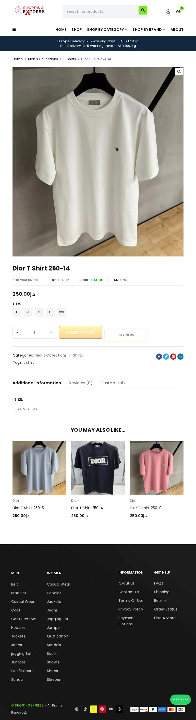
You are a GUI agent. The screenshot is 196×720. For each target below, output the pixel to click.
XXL (62, 312)
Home (18, 59)
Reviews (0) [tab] (81, 383)
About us (126, 583)
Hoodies (18, 627)
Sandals (54, 644)
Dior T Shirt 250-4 (87, 507)
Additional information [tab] (37, 383)
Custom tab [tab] (113, 383)
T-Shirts (69, 59)
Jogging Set (57, 618)
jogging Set (21, 653)
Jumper (18, 662)
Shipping (162, 591)
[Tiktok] (85, 709)
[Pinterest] (102, 709)
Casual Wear (22, 601)
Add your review (25, 280)
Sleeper (53, 679)
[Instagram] (76, 709)
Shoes (52, 670)
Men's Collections (43, 59)
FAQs (158, 583)
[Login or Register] (168, 11)
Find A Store (165, 617)
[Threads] (119, 709)
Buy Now (125, 334)
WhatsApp (180, 699)
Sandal (17, 679)
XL (50, 312)
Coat (15, 610)
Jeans (16, 644)
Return (160, 600)
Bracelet (19, 592)
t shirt (28, 362)
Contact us (128, 591)
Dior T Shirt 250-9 (146, 507)
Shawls (53, 662)
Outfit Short (22, 670)
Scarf (52, 653)
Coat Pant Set (24, 618)
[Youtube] (110, 709)
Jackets (18, 636)
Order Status (165, 609)
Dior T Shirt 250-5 (28, 507)
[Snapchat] (93, 709)
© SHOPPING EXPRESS (27, 705)
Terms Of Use (130, 600)
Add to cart (82, 332)
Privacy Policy (130, 609)
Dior (65, 279)
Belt (14, 584)
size (16, 303)
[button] (179, 71)
